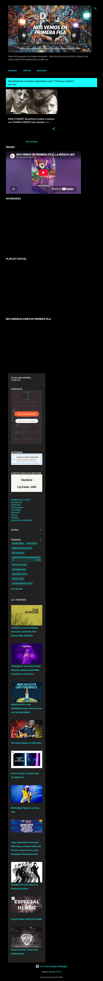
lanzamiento (19, 583)
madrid (16, 569)
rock (15, 553)
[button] (53, 129)
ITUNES (14, 518)
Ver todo (12, 85)
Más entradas (32, 142)
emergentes (19, 548)
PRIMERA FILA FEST (20, 500)
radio (15, 579)
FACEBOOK (12, 71)
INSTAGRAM (42, 71)
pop (29, 543)
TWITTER (27, 71)
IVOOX (14, 515)
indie (15, 543)
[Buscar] (95, 8)
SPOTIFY (15, 512)
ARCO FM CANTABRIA (21, 520)
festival (16, 574)
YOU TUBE (16, 510)
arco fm (16, 565)
